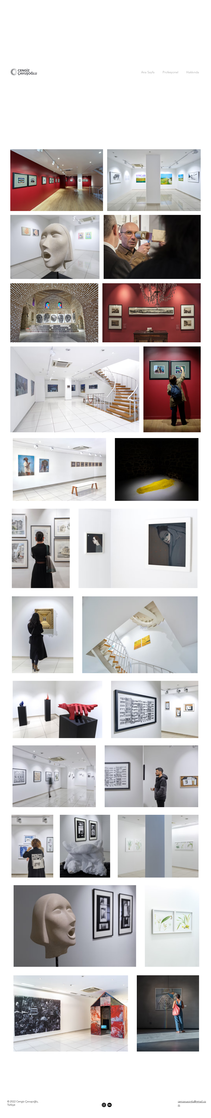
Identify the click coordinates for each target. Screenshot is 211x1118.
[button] (170, 72)
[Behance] (109, 1105)
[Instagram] (104, 1105)
